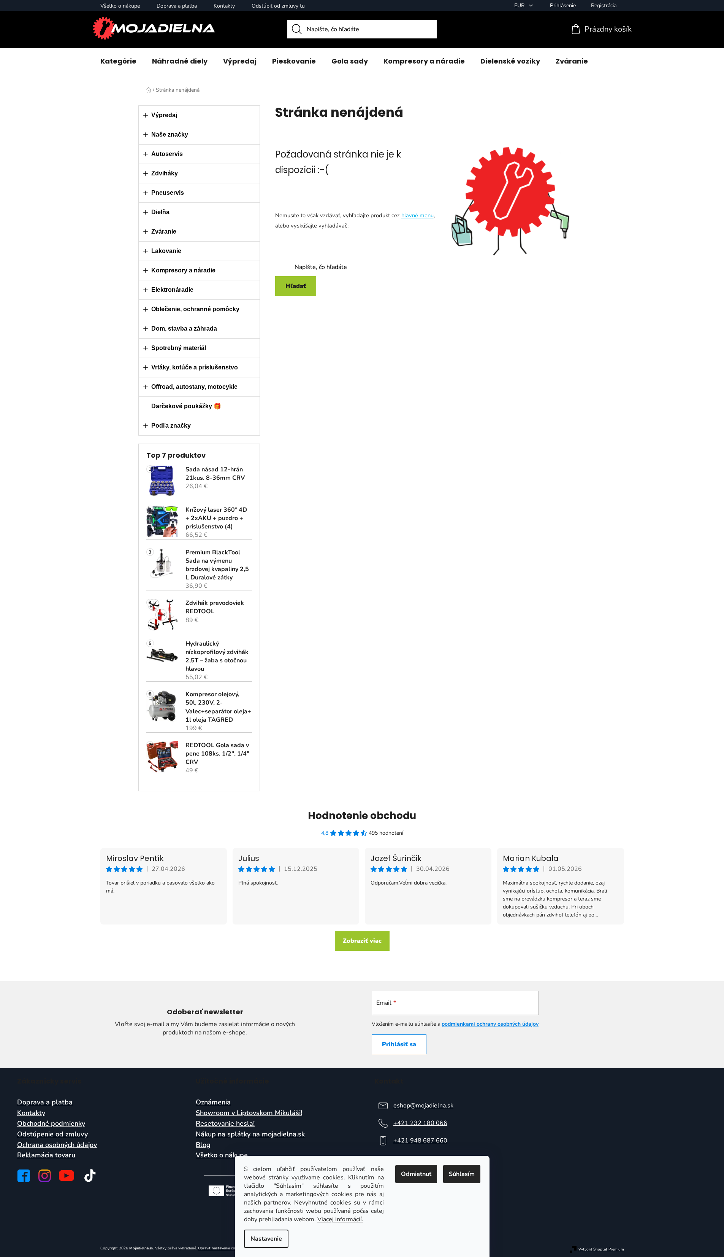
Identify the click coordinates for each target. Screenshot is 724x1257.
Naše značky (169, 134)
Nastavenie (266, 1239)
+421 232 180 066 (420, 1123)
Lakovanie (166, 251)
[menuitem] (118, 61)
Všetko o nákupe (120, 6)
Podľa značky (171, 425)
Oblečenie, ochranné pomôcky (195, 309)
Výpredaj (164, 115)
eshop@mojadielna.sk (423, 1105)
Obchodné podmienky (51, 1124)
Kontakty (224, 6)
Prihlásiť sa (399, 1044)
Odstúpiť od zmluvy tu (278, 6)
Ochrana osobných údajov (57, 1145)
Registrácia (603, 5)
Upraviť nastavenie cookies (221, 1248)
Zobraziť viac (362, 941)
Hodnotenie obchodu (362, 816)
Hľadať (295, 286)
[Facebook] (23, 1175)
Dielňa (160, 212)
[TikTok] (90, 1175)
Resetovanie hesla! (225, 1124)
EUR (520, 5)
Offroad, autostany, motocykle (194, 386)
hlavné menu (417, 215)
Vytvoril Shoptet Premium (601, 1249)
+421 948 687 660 (420, 1140)
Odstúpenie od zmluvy (52, 1134)
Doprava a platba (177, 6)
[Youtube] (66, 1175)
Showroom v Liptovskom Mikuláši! (249, 1113)
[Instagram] (44, 1175)
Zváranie (163, 231)
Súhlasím (462, 1174)
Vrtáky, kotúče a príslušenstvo (194, 367)
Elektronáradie (172, 289)
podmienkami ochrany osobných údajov (490, 1024)
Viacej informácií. (340, 1219)
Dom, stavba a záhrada (184, 328)
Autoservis (167, 154)
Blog (203, 1145)
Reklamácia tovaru (46, 1155)
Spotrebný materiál (178, 348)
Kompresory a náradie (183, 270)
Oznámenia (213, 1102)
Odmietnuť (416, 1174)
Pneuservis (167, 192)
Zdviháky (164, 173)
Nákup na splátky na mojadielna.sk (250, 1134)
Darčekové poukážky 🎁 (186, 406)
